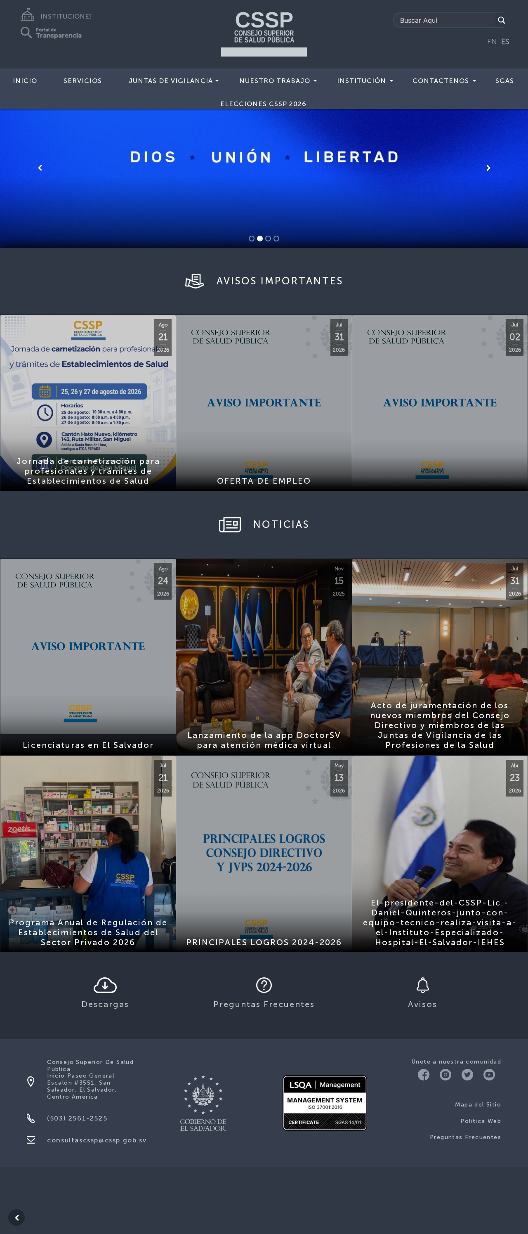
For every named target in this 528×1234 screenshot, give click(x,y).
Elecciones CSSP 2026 (263, 104)
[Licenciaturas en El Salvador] (88, 604)
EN (492, 41)
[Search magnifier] (502, 20)
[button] (39, 147)
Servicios (83, 81)
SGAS (504, 81)
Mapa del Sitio (478, 1062)
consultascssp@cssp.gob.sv (96, 1098)
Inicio (25, 81)
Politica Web (480, 1079)
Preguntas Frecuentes (465, 1095)
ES (505, 41)
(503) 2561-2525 (77, 1076)
